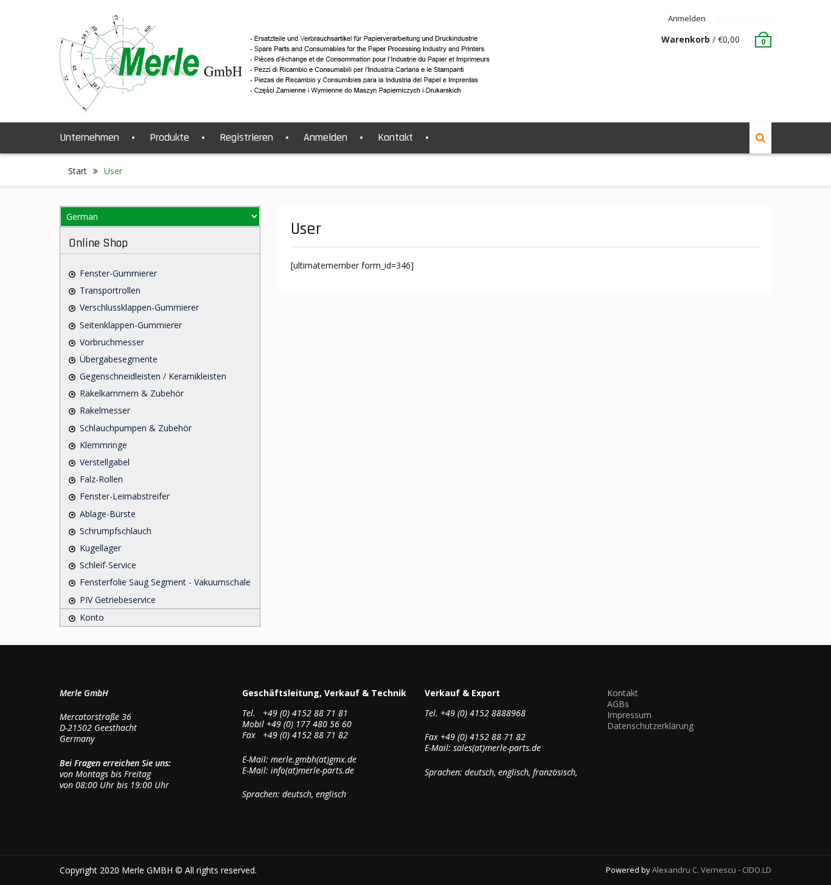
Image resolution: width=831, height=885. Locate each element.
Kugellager (100, 548)
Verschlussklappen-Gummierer (139, 307)
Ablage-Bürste (108, 514)
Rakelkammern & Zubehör (132, 393)
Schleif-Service (108, 565)
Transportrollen (110, 290)
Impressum (629, 715)
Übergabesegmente (119, 359)
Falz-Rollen (101, 479)
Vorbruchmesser (112, 342)
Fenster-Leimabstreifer (125, 496)
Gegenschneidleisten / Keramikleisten (153, 376)
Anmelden (687, 18)
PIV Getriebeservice (118, 599)
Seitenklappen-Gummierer (131, 325)
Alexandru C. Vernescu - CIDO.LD (711, 869)
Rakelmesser (105, 410)
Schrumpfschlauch (115, 531)
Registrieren (744, 18)
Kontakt (395, 137)
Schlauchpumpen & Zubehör (136, 428)
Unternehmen (89, 137)
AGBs (618, 704)
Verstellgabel (105, 462)
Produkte (169, 137)
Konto (92, 617)
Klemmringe (103, 445)
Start (77, 171)
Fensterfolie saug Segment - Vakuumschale (165, 582)
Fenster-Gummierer (118, 273)
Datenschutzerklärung (650, 726)
